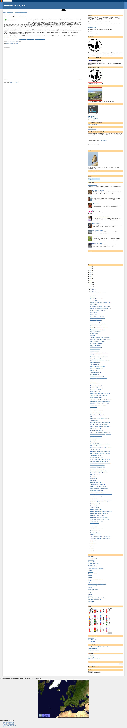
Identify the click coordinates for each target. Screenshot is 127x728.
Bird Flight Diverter (95, 203)
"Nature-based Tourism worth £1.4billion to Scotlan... (100, 538)
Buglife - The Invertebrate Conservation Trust (96, 568)
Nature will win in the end (95, 530)
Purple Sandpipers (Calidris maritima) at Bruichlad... (100, 401)
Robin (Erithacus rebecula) (95, 362)
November (93, 291)
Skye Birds (90, 592)
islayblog (90, 580)
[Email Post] (20, 41)
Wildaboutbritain (91, 601)
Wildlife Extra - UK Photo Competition (97, 318)
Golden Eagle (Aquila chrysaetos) (96, 430)
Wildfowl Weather (93, 314)
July (91, 546)
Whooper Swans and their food (96, 358)
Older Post (80, 79)
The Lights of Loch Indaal (95, 449)
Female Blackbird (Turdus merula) (96, 490)
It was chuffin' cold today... (95, 322)
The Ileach (90, 596)
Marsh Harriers (91, 638)
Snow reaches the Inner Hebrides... (97, 316)
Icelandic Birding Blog (94, 374)
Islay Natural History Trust (15, 5)
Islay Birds (90, 577)
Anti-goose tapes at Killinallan (96, 509)
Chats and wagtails (91, 641)
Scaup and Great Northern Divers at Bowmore (99, 405)
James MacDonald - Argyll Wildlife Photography (97, 584)
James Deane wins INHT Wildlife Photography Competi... (101, 536)
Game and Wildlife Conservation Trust (97, 329)
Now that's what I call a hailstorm (96, 428)
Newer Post (6, 79)
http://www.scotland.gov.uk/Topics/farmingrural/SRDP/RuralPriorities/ (32, 39)
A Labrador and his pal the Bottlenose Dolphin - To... (100, 459)
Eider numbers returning (92, 648)
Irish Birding (90, 575)
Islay (14, 43)
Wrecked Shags (91, 657)
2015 (91, 278)
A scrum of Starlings (94, 300)
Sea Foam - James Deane (97, 243)
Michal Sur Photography (92, 585)
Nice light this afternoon (94, 525)
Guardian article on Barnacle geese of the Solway (99, 519)
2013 (91, 282)
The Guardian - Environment (95, 372)
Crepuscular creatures (94, 523)
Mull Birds (90, 587)
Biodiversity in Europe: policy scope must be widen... (100, 339)
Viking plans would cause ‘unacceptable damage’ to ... (100, 422)
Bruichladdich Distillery (92, 565)
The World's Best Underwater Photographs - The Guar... (101, 499)
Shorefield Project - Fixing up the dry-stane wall (99, 356)
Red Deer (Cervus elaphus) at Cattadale (98, 323)
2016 (91, 276)
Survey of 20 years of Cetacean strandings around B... (100, 302)
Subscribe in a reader (92, 129)
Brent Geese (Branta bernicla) (96, 385)
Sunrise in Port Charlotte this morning (97, 341)
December (93, 289)
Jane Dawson (94, 197)
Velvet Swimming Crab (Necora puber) (97, 467)
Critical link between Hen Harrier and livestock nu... (100, 418)
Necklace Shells (93, 370)
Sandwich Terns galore (92, 639)
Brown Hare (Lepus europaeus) (96, 438)
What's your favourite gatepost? (98, 190)
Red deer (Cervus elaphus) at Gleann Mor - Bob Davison (101, 511)
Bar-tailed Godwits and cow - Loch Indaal (98, 293)
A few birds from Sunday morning (96, 528)
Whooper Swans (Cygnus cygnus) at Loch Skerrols (100, 393)
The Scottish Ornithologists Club (94, 599)
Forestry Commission (9, 43)
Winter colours (93, 381)
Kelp (91, 416)
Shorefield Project (93, 476)
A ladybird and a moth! (96, 223)
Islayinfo (89, 582)
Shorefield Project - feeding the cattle (97, 414)
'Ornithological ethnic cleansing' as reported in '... (99, 327)
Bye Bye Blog (90, 655)
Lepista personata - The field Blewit (97, 468)
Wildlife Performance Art (95, 354)
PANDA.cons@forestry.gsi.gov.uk (10, 36)
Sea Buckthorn (93, 294)
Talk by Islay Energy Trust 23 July (8, 723)
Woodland (17, 43)
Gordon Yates (90, 572)
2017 (91, 274)
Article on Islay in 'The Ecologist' (96, 457)
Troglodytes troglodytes (94, 364)
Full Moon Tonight (93, 407)
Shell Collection (93, 480)
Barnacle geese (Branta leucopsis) (97, 515)
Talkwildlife (90, 594)
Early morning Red (93, 505)
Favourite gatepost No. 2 (95, 503)
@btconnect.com (104, 140)
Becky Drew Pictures (92, 561)
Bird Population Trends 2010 (95, 389)
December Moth (93, 409)
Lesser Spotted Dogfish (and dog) (96, 410)
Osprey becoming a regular (93, 650)
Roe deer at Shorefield (94, 351)
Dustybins (90, 570)
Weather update (93, 497)
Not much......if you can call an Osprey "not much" (98, 646)
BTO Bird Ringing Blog (92, 566)
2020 (91, 268)
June (92, 548)
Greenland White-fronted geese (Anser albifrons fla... (100, 432)
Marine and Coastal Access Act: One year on (99, 461)
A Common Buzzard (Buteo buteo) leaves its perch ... (100, 306)
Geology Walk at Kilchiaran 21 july (8, 724)
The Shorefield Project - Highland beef (97, 484)
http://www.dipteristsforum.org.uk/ (96, 368)
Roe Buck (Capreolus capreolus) (96, 482)
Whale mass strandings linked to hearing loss (99, 488)
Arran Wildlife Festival (92, 558)
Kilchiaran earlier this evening (96, 347)
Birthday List (92, 534)
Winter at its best (93, 304)
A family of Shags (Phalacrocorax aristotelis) (98, 486)
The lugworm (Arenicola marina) (96, 492)
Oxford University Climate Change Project (98, 387)
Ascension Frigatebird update (97, 230)
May (92, 550)
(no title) (93, 210)
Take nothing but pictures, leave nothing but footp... (100, 337)
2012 (91, 284)
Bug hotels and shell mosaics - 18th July (9, 725)
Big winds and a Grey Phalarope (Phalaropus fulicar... (100, 451)
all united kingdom (94, 179)
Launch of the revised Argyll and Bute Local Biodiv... (100, 463)
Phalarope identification (94, 441)
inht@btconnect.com (92, 27)
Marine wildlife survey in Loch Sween (97, 465)
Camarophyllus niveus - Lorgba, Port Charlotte (99, 517)
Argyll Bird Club (91, 556)
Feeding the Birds (93, 312)
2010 (91, 288)
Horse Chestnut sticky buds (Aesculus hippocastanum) (100, 447)
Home (4, 12)
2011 (91, 286)
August (92, 544)
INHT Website (10, 12)
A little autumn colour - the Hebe (96, 521)
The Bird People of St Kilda (95, 455)
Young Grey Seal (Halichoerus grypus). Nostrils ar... (100, 443)
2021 (91, 266)
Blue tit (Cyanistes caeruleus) (96, 496)
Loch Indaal (92, 296)
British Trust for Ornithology (93, 563)
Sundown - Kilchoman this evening (97, 376)
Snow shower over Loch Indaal (96, 325)
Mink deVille (92, 335)
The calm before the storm (92, 185)
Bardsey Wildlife (91, 560)
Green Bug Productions (92, 573)
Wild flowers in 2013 (95, 236)
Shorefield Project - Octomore (96, 412)
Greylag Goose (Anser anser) (96, 320)
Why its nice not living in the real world (97, 366)
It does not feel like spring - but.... (96, 445)
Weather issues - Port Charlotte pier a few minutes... (100, 501)
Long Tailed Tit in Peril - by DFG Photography (99, 424)
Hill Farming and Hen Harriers (96, 397)
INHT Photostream (91, 173)
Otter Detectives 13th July (7, 726)
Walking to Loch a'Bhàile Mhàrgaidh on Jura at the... (100, 453)
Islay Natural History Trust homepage (95, 578)
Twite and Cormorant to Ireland (94, 658)
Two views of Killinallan (94, 507)
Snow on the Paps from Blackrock (96, 298)
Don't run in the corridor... (95, 349)
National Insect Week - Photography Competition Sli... (100, 426)
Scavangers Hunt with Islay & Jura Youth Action (101, 216)
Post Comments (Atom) (13, 82)
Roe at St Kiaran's (93, 478)
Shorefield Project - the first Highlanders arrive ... (99, 472)
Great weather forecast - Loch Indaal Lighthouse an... (100, 434)
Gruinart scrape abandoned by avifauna (97, 310)
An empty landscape (94, 333)
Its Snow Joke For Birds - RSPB (96, 343)
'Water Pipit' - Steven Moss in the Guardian (98, 395)
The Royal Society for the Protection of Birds (96, 597)
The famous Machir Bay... (95, 383)
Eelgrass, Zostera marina (95, 474)
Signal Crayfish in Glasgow (95, 331)
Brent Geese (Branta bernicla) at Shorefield (98, 470)
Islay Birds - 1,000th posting (95, 345)
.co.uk (94, 178)
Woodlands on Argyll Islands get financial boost (99, 352)
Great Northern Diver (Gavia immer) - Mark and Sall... (100, 360)
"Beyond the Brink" (94, 420)
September (93, 543)
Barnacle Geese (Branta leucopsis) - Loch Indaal (99, 403)
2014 (91, 280)
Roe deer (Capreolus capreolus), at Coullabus (99, 513)
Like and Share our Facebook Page (21, 12)
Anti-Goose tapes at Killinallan (96, 436)
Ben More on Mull (93, 526)
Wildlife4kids (90, 603)
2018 (91, 272)
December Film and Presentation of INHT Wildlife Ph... (100, 308)
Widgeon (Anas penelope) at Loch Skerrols (98, 378)
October (92, 541)
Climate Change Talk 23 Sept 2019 (8, 722)
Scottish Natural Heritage (93, 589)
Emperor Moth (93, 439)
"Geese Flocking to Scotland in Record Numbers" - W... (101, 399)
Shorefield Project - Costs (95, 391)
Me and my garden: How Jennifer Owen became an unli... (101, 494)
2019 (91, 270)
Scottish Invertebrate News (95, 532)
